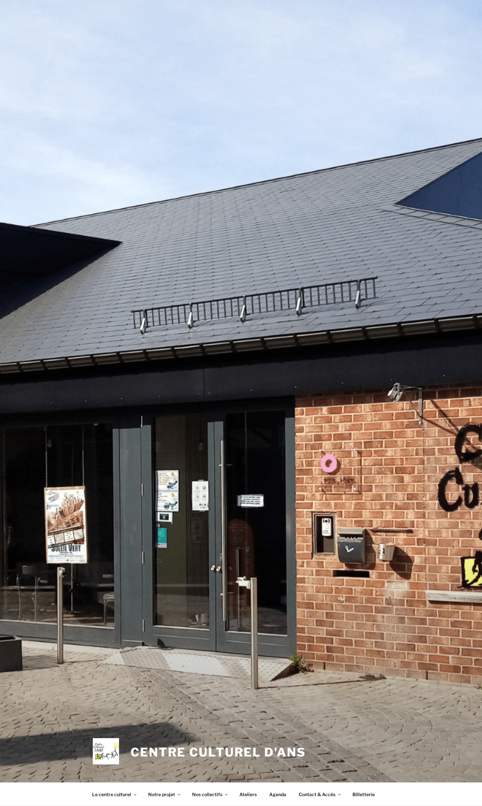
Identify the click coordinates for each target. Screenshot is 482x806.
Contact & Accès (317, 794)
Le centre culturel (111, 794)
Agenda (277, 794)
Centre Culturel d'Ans (218, 752)
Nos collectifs (207, 794)
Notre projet (161, 794)
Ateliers (248, 794)
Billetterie (363, 794)
